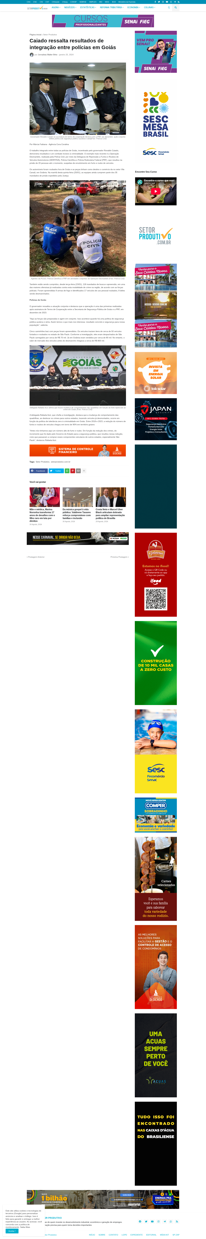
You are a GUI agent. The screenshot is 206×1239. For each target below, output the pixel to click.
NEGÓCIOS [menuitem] (69, 7)
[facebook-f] (155, 2)
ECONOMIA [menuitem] (133, 7)
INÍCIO (92, 1235)
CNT (47, 2)
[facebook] (140, 1221)
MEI (100, 2)
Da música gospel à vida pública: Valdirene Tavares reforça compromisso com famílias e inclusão (77, 513)
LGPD (124, 1235)
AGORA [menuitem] (55, 7)
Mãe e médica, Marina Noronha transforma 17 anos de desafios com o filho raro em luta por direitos (42, 515)
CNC (35, 2)
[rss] (178, 2)
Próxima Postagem (119, 557)
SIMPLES (92, 2)
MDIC (107, 2)
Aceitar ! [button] (12, 1231)
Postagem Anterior (36, 557)
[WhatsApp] (67, 470)
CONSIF (73, 2)
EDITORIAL (151, 1235)
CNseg (65, 2)
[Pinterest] (72, 470)
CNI (41, 2)
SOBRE (102, 1235)
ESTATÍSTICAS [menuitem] (87, 7)
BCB (114, 2)
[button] (169, 7)
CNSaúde (55, 2)
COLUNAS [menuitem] (149, 7)
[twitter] (159, 2)
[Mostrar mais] (84, 470)
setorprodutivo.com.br (60, 462)
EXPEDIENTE (136, 1235)
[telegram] (175, 2)
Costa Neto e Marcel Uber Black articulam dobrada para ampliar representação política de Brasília (110, 513)
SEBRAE (82, 2)
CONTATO (113, 1235)
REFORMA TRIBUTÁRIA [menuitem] (111, 7)
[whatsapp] (171, 2)
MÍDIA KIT (164, 1235)
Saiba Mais (25, 1227)
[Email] (78, 470)
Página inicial (35, 35)
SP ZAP (176, 1235)
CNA (28, 2)
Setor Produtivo (50, 35)
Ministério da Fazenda (126, 2)
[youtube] (167, 2)
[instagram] (163, 2)
